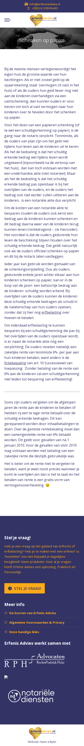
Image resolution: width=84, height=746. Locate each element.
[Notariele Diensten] (31, 704)
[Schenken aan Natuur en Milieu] (6, 677)
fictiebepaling (15, 363)
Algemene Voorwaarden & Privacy (36, 622)
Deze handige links (24, 632)
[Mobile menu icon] (7, 20)
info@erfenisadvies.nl (45, 4)
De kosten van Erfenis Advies (32, 613)
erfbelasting (51, 312)
